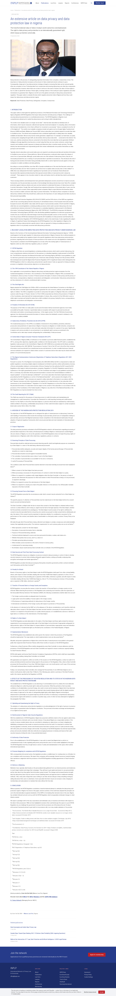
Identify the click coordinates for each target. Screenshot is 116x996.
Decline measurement (90, 992)
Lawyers (60, 3)
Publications (45, 3)
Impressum (87, 972)
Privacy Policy (88, 974)
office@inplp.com (15, 976)
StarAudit (62, 981)
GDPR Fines (84, 3)
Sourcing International (66, 984)
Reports (67, 3)
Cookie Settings (88, 977)
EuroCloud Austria (64, 977)
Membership (38, 986)
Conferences (75, 3)
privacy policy (16, 993)
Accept (102, 992)
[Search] (91, 3)
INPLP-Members (35, 897)
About (37, 3)
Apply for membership (97, 954)
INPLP (25, 897)
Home (11, 10)
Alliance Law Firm (28, 913)
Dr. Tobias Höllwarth (15, 900)
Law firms (53, 3)
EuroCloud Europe (64, 974)
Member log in (100, 3)
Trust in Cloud (63, 979)
